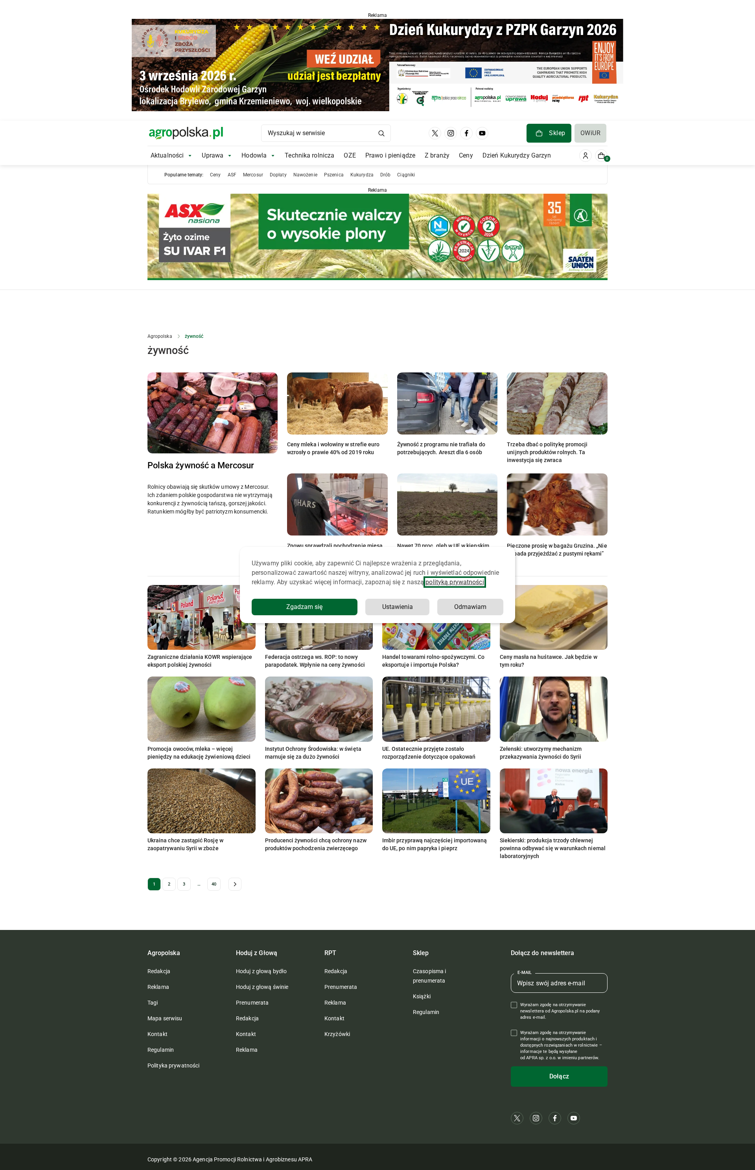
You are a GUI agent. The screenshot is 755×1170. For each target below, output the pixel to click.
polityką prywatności (454, 582)
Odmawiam (470, 607)
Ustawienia (397, 607)
